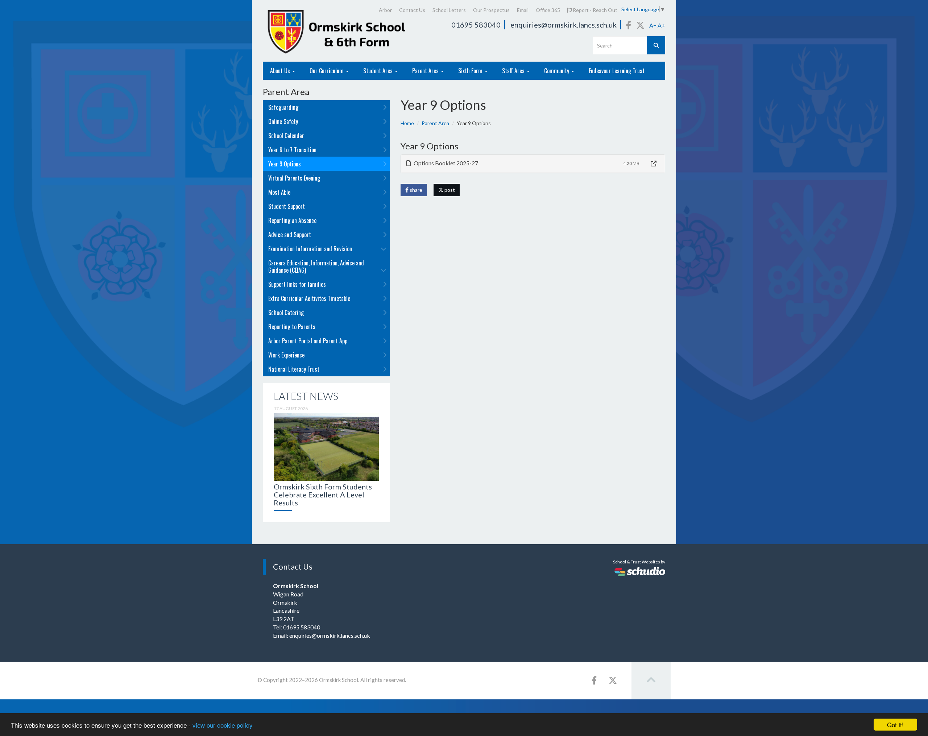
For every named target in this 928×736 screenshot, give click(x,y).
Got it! (895, 724)
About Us (280, 70)
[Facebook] (628, 25)
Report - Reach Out (594, 10)
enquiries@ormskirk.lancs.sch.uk (563, 24)
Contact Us (412, 10)
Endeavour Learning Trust (617, 70)
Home (407, 123)
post (449, 190)
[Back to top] (651, 680)
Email (523, 10)
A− (652, 25)
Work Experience (286, 355)
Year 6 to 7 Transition (292, 149)
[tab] (533, 164)
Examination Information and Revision (310, 248)
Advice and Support (289, 234)
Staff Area (514, 70)
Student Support (286, 206)
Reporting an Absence (292, 220)
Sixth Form (471, 70)
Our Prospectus (491, 10)
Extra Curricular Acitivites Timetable (309, 298)
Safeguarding (283, 107)
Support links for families (297, 284)
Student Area (378, 70)
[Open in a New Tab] (653, 163)
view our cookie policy (222, 724)
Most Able (279, 192)
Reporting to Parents (291, 326)
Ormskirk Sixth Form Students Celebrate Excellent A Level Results (323, 494)
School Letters (449, 10)
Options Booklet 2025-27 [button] (445, 163)
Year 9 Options (284, 164)
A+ (661, 25)
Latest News (306, 396)
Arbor (385, 10)
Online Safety (283, 121)
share (415, 190)
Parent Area (426, 70)
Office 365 (548, 10)
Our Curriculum (327, 70)
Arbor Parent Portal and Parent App (307, 340)
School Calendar (286, 135)
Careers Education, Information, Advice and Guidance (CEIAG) (316, 266)
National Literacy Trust (293, 369)
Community (557, 70)
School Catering (286, 312)
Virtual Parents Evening (294, 178)
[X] (640, 25)
